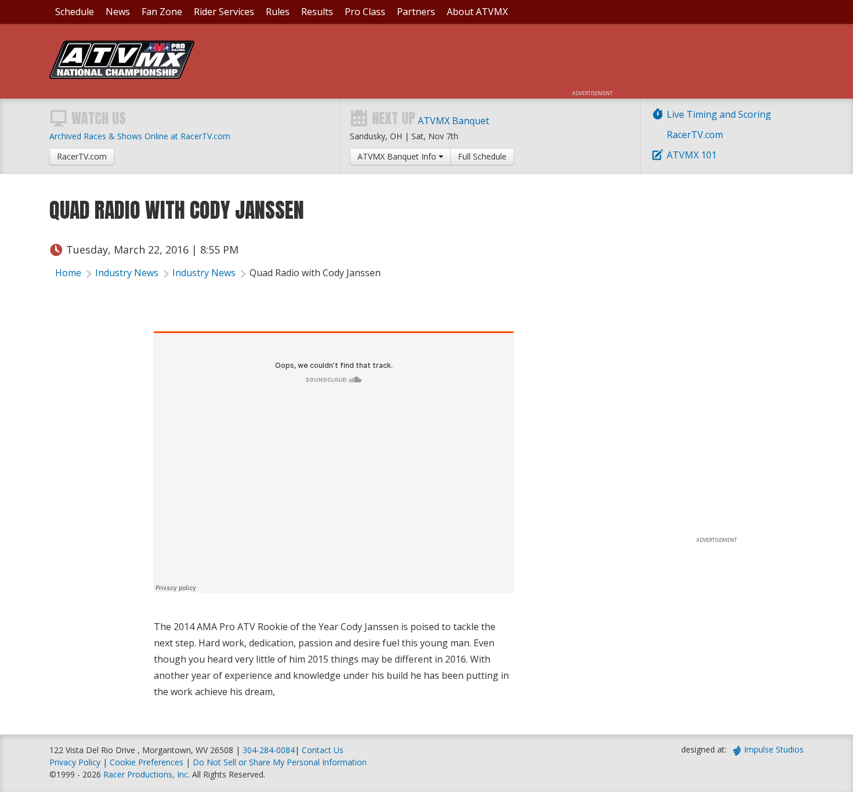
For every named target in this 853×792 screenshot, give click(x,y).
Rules (278, 11)
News (118, 11)
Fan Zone (162, 11)
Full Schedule (482, 156)
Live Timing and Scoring (719, 114)
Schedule (74, 11)
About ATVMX (477, 11)
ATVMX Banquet (453, 120)
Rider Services (224, 11)
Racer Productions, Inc (145, 774)
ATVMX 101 (692, 155)
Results (317, 11)
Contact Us (323, 749)
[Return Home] (121, 75)
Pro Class (365, 11)
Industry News (126, 272)
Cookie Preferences (148, 762)
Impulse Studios (774, 749)
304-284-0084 (269, 749)
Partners (416, 11)
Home (68, 272)
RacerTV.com (695, 134)
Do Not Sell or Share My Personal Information (280, 762)
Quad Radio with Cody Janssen (315, 272)
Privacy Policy (74, 762)
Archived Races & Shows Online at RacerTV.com (139, 136)
